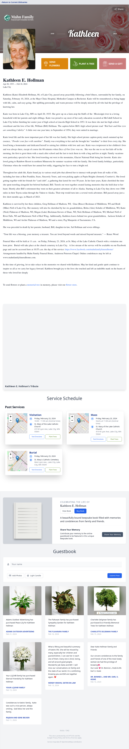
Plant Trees (53, 437)
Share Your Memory (112, 534)
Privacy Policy (57, 738)
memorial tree (33, 284)
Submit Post (115, 575)
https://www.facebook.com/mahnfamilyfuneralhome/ (89, 249)
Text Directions (37, 437)
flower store (71, 284)
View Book (66, 511)
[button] (17, 420)
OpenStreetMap (67, 742)
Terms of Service (71, 738)
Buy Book (80, 511)
